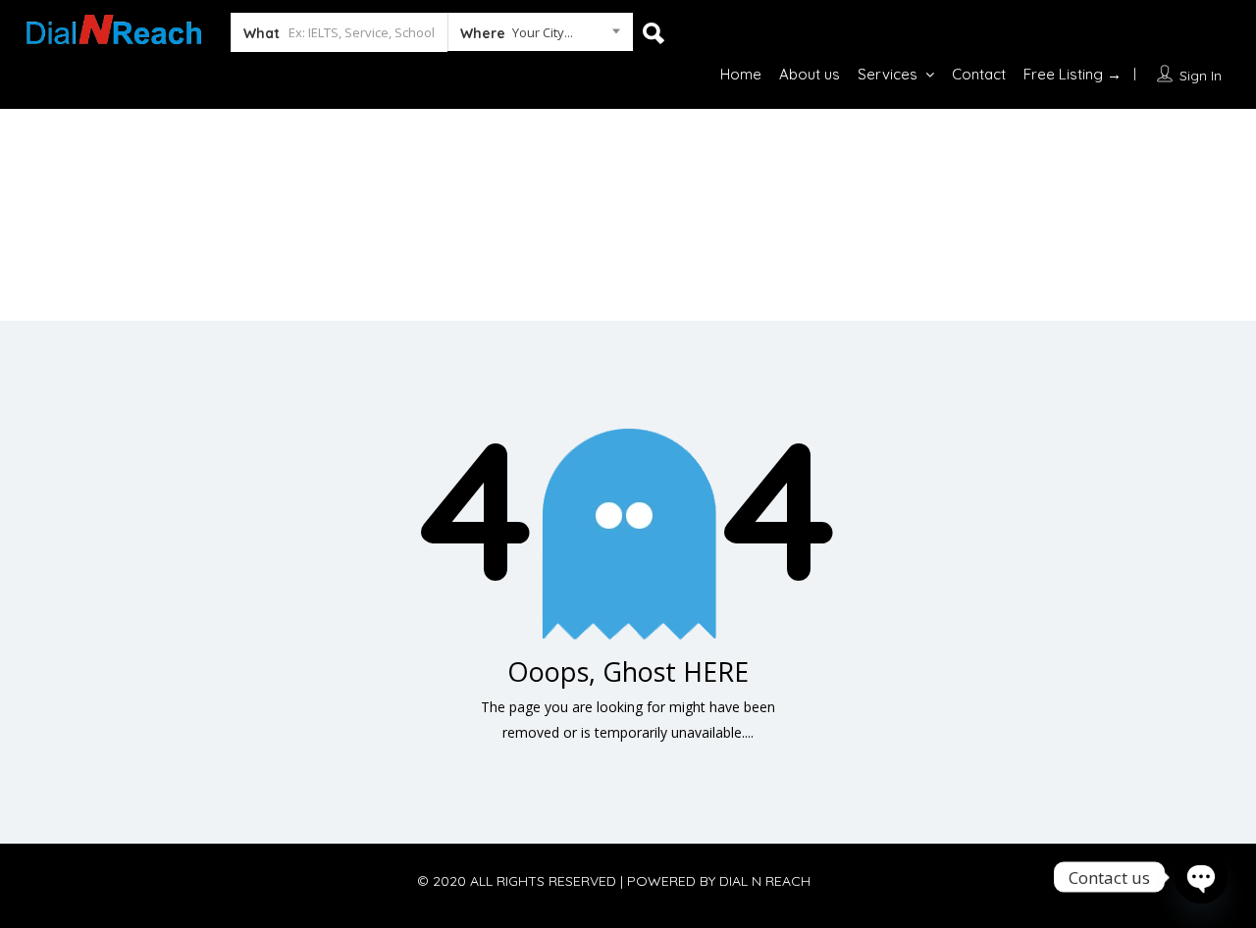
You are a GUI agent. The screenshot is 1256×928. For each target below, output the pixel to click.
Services (887, 74)
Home (740, 74)
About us (809, 74)
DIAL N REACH (765, 881)
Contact (979, 74)
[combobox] (540, 36)
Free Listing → (1072, 74)
